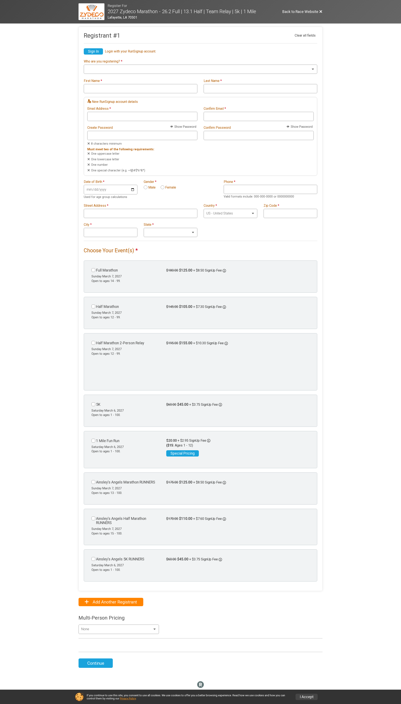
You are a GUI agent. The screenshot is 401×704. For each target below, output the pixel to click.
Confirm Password (217, 128)
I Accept (306, 697)
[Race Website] (93, 11)
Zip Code (271, 206)
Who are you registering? (103, 61)
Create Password (100, 128)
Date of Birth (94, 182)
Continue (95, 663)
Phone (229, 182)
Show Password (185, 127)
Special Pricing (182, 453)
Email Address (99, 109)
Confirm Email (215, 109)
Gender (150, 182)
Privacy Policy (128, 698)
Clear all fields (305, 35)
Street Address (96, 206)
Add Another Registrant (114, 602)
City (88, 225)
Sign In (93, 51)
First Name (93, 81)
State (149, 225)
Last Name (213, 81)
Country (210, 206)
